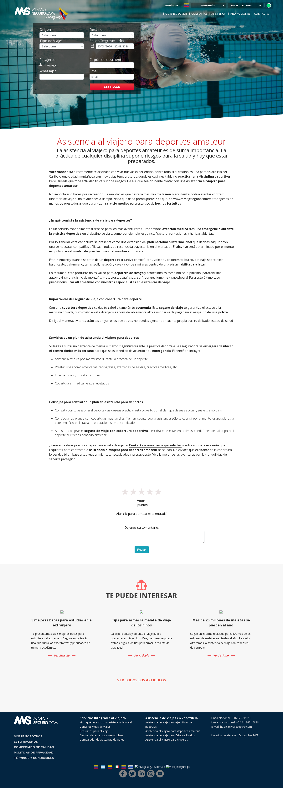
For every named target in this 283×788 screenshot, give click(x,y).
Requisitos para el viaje (94, 731)
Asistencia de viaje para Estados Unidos (170, 735)
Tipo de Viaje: (50, 40)
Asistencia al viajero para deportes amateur (172, 731)
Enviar (141, 550)
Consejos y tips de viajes (95, 726)
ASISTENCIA (218, 13)
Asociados (171, 5)
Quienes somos (176, 13)
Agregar (52, 65)
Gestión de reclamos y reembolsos (101, 735)
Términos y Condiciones (34, 758)
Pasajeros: (47, 59)
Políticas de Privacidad (34, 752)
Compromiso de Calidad (34, 747)
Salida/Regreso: (107, 40)
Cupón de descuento (107, 59)
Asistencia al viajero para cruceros (166, 739)
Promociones (240, 13)
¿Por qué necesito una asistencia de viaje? (106, 722)
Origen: (45, 29)
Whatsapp (48, 71)
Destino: (96, 29)
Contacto (261, 13)
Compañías (199, 13)
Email (94, 71)
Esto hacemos (26, 741)
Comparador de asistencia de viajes (102, 739)
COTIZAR (112, 87)
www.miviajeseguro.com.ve (192, 199)
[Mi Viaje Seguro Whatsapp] (269, 5)
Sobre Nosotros (28, 736)
